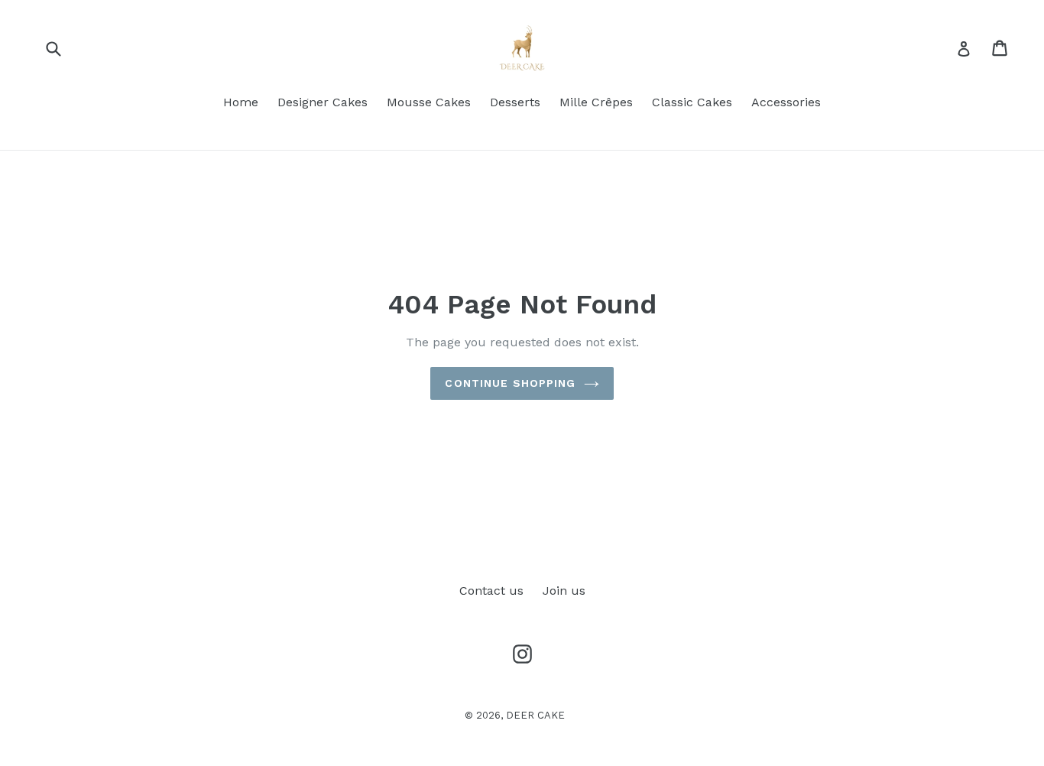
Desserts (515, 102)
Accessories (786, 102)
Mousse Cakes (429, 102)
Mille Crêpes (596, 102)
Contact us (491, 590)
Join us (564, 590)
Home (240, 102)
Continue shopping (510, 383)
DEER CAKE (535, 715)
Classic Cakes (692, 102)
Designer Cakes (322, 102)
